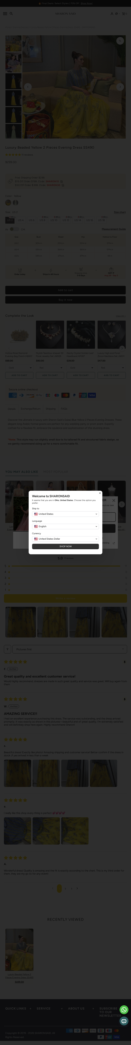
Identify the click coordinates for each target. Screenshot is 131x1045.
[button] (65, 514)
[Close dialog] (100, 493)
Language (37, 521)
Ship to (35, 508)
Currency (36, 533)
